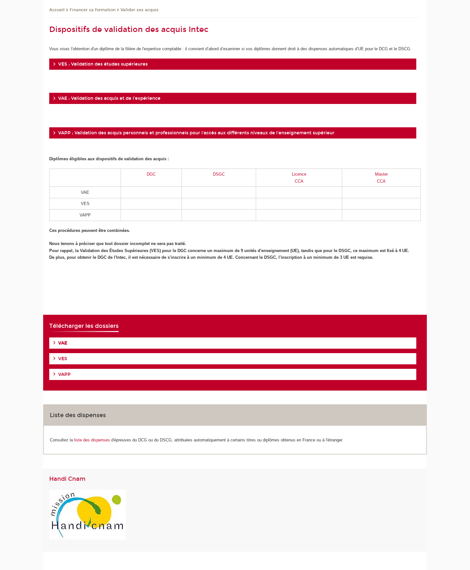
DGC (151, 174)
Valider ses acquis (140, 9)
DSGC (219, 174)
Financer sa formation (92, 9)
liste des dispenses (92, 440)
